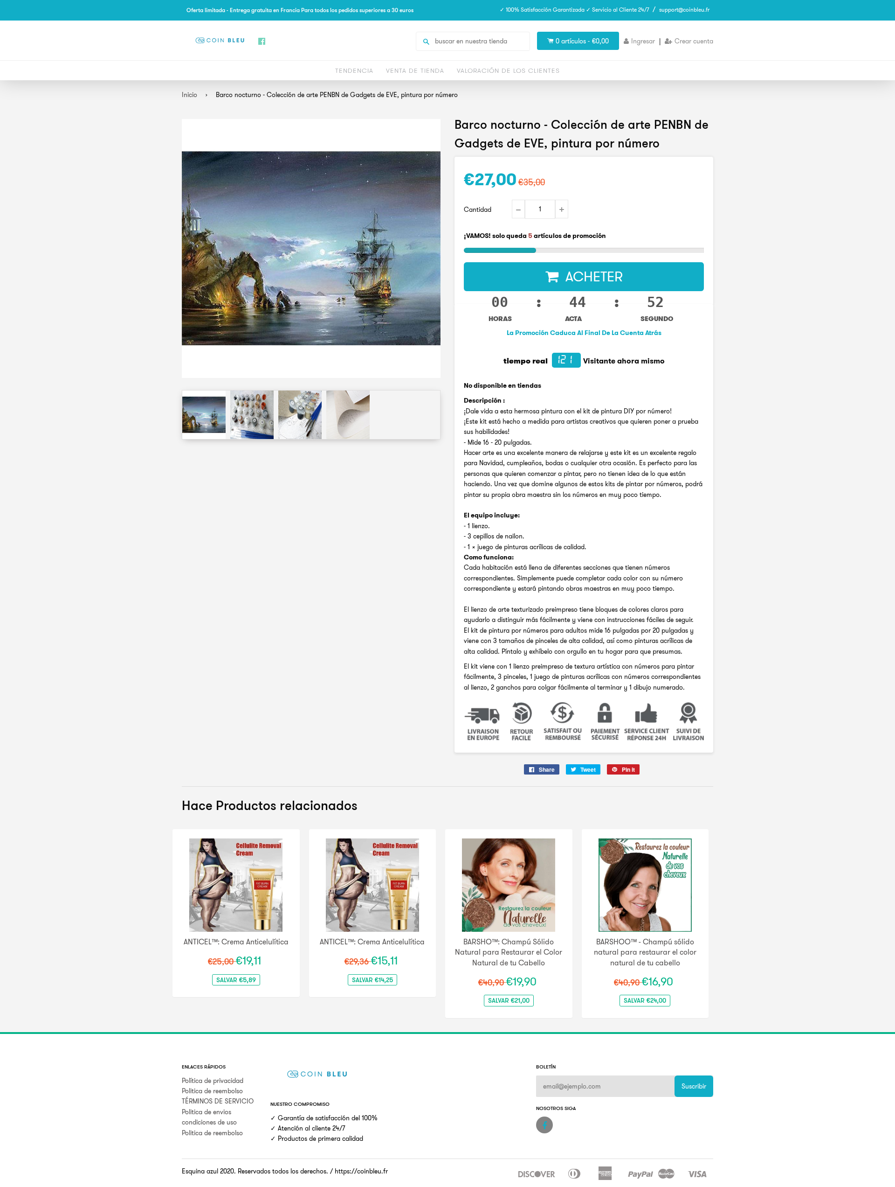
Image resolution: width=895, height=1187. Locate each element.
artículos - (582, 41)
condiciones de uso (209, 1122)
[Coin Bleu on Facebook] (544, 1125)
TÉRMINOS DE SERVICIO (218, 1101)
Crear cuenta (694, 41)
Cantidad (477, 209)
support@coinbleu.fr (684, 9)
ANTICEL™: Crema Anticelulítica (236, 941)
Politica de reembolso (212, 1091)
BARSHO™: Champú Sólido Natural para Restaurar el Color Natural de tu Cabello (508, 952)
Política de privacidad (212, 1080)
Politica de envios (206, 1112)
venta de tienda (415, 70)
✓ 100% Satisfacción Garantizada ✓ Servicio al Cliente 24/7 (574, 9)
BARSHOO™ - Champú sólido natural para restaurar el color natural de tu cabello (645, 952)
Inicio (189, 95)
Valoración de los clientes (508, 70)
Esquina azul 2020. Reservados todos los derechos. (255, 1171)
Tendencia (354, 70)
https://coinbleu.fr (361, 1171)
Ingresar (643, 41)
